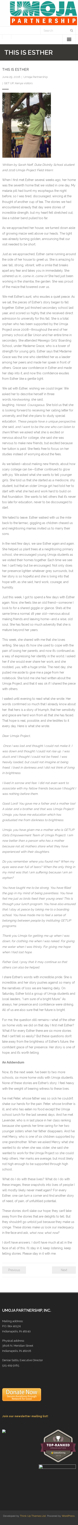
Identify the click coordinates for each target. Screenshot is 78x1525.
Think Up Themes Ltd (33, 1515)
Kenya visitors (23, 83)
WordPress (68, 1515)
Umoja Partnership (35, 77)
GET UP (9, 83)
